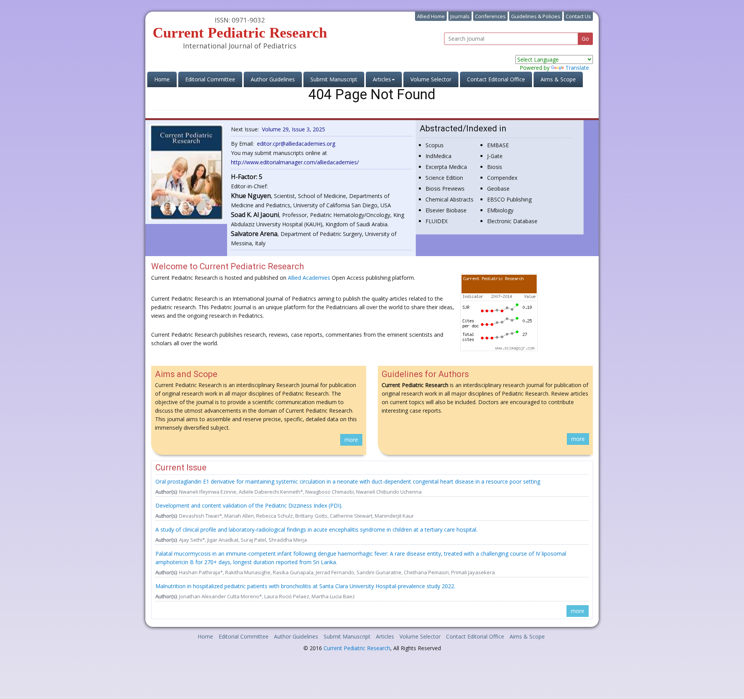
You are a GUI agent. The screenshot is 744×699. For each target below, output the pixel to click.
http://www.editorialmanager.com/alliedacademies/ (295, 162)
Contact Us (578, 16)
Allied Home (431, 16)
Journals (460, 16)
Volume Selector (430, 79)
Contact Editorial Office (496, 79)
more (351, 439)
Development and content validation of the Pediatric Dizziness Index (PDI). (249, 505)
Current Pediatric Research (357, 648)
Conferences (490, 16)
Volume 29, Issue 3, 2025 (293, 129)
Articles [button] (382, 79)
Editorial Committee (210, 79)
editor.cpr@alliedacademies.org (296, 143)
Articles (385, 636)
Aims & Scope (558, 79)
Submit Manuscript (333, 79)
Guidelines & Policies (535, 16)
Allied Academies (309, 277)
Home (165, 79)
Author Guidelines (273, 79)
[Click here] (186, 171)
